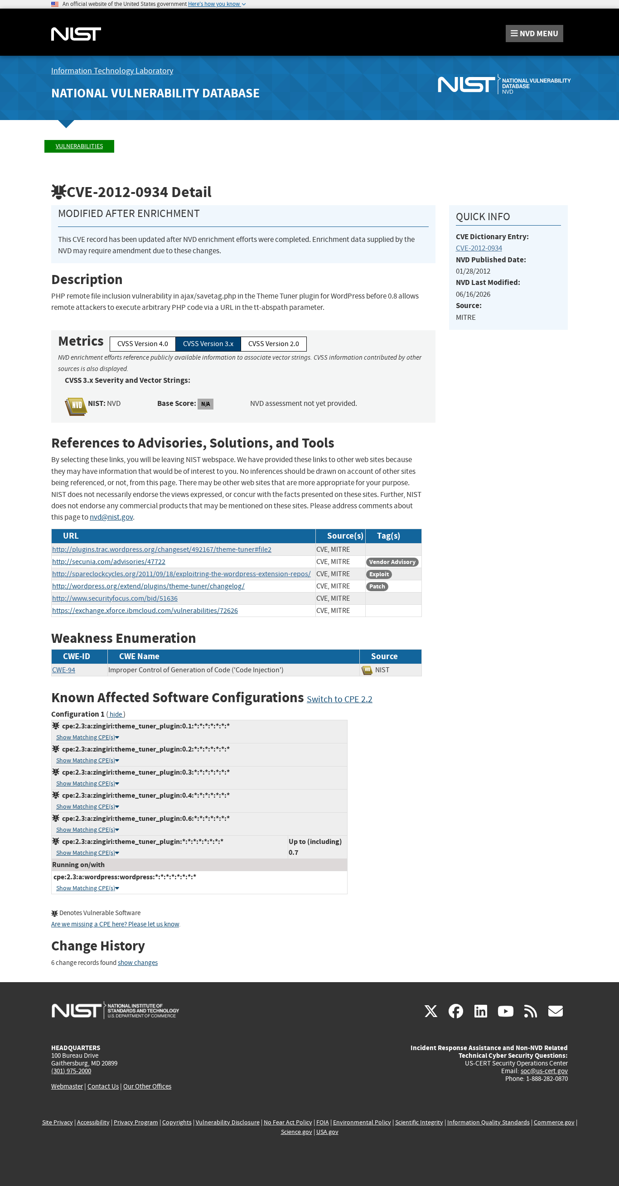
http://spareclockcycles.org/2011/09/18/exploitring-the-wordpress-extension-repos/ (181, 574)
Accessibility (93, 1122)
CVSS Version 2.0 (273, 343)
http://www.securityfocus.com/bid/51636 (115, 598)
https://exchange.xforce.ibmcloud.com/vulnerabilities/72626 (145, 610)
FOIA (322, 1122)
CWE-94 (63, 670)
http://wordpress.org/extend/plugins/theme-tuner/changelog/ (148, 586)
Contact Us (103, 1086)
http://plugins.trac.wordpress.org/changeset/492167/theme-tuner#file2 (161, 549)
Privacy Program (136, 1122)
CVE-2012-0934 (479, 248)
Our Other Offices (147, 1086)
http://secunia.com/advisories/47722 (108, 561)
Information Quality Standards (488, 1122)
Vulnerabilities (79, 146)
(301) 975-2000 (71, 1070)
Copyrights (177, 1122)
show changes (138, 963)
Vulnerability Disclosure (228, 1122)
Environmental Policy (362, 1122)
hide (115, 714)
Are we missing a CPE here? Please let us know (115, 924)
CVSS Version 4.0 (142, 343)
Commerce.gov (554, 1122)
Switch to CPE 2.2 (339, 699)
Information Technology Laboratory (112, 71)
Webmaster (67, 1086)
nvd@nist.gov (111, 517)
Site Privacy (57, 1122)
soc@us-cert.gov (544, 1070)
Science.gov (296, 1132)
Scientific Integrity (419, 1122)
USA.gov (327, 1132)
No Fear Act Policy (288, 1122)
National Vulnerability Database (155, 93)
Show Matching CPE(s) (85, 737)
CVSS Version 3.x (208, 343)
